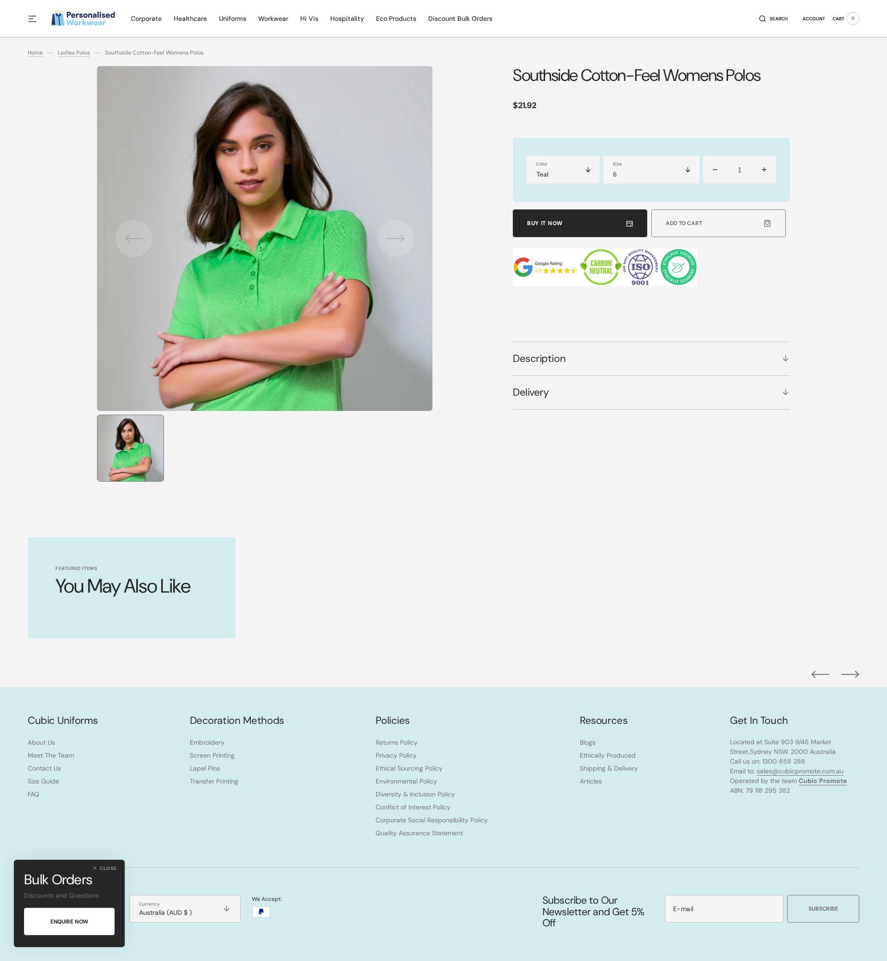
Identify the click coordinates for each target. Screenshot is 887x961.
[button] (773, 18)
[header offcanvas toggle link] (36, 18)
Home (35, 52)
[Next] (850, 674)
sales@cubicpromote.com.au (800, 771)
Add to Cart (684, 223)
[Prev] (820, 674)
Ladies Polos (74, 52)
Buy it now (545, 223)
